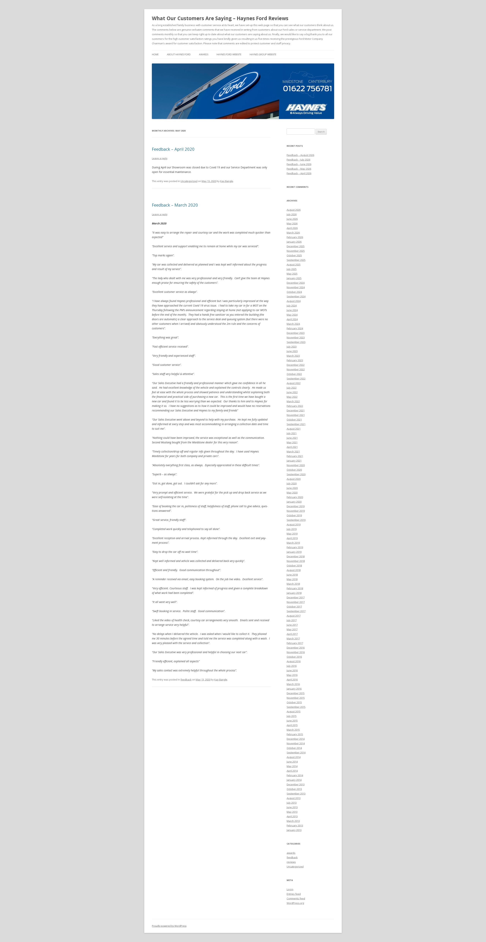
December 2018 (296, 556)
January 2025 (294, 278)
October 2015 (294, 702)
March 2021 (293, 451)
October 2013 (294, 789)
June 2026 (292, 219)
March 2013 (293, 821)
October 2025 (294, 255)
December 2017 (296, 597)
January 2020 (294, 501)
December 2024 (296, 282)
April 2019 (292, 538)
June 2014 (292, 761)
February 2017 (295, 643)
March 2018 (293, 583)
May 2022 (292, 397)
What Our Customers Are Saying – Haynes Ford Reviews (220, 18)
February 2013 (295, 825)
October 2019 (294, 515)
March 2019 (293, 542)
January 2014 (294, 780)
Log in (290, 889)
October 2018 (294, 565)
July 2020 (292, 483)
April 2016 (292, 679)
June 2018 (292, 574)
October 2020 (294, 469)
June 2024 (292, 310)
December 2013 (296, 784)
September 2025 (296, 260)
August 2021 (294, 428)
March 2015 (293, 729)
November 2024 (296, 287)
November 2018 (296, 561)
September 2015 (296, 707)
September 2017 (296, 611)
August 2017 (294, 615)
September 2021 (296, 424)
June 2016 (292, 670)
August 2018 (294, 570)
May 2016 (292, 675)
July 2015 (292, 716)
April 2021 (292, 447)
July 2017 (292, 620)
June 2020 (292, 488)
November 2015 (296, 698)
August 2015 (294, 711)
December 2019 (296, 506)
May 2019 (292, 533)
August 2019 (294, 524)
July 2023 (292, 346)
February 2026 (295, 237)
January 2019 (294, 552)
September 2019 (296, 520)
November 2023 (296, 337)
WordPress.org (295, 903)
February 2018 (295, 588)
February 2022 (295, 406)
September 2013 (296, 793)
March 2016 (293, 684)
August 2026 (294, 210)
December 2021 (296, 410)
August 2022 (294, 383)
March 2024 (293, 324)
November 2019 (296, 511)
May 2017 (292, 629)
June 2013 (292, 807)
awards (203, 54)
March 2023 (293, 355)
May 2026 (292, 223)
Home (155, 54)
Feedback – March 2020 (175, 205)
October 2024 (294, 292)
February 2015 (295, 734)
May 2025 (292, 273)
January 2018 (294, 593)
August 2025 (294, 264)
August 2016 (294, 661)
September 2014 (296, 752)
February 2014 (295, 775)
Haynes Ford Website (229, 54)
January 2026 (294, 241)
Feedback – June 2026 (299, 164)
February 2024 (295, 328)
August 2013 (294, 798)
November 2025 (296, 251)
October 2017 (294, 606)
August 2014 (294, 757)
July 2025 (292, 269)
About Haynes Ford (179, 54)
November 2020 (296, 465)
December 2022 (296, 365)
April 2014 (292, 770)
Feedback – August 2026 (300, 155)
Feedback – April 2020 (173, 149)
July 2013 (292, 802)
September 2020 (296, 474)
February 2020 (295, 497)
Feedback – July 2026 (298, 159)
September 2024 (296, 296)
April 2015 (292, 725)
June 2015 (292, 720)
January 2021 (294, 460)
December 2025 (296, 246)
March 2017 (293, 638)
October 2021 (294, 419)
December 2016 (296, 647)
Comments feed (296, 898)
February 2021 (295, 456)
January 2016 (294, 688)
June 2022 (292, 392)
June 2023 (292, 351)
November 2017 (296, 602)
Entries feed (294, 894)
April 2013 (292, 816)
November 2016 (296, 652)
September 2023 (296, 342)
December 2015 (296, 693)
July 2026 (292, 214)
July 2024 (292, 305)
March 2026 (293, 232)
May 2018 (292, 579)
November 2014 (296, 743)
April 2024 (292, 319)
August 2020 (294, 479)
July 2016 (292, 666)
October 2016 (294, 656)
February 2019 (295, 547)
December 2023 (296, 333)
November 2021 (296, 415)
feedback (186, 679)
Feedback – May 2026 (299, 168)
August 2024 (294, 301)
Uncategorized (189, 181)
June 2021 (292, 438)
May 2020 (292, 492)
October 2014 (294, 748)
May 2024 (292, 314)
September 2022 (296, 378)
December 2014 (296, 739)
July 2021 (292, 433)
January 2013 (294, 830)
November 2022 (296, 369)
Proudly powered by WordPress (169, 926)
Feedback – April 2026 (299, 173)
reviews (291, 862)
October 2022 (294, 374)
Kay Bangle (226, 181)
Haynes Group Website (263, 54)
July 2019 (292, 529)
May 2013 (292, 812)
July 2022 (292, 387)
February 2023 (295, 360)
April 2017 (292, 634)
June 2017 (292, 625)
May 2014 (292, 766)
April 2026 (292, 228)
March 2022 (293, 401)
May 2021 (292, 442)
